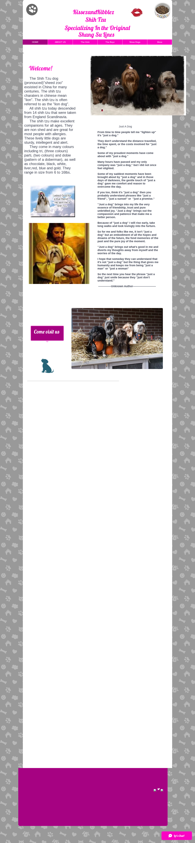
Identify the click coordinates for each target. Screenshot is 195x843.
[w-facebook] (155, 790)
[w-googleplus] (162, 790)
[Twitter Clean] (158, 789)
